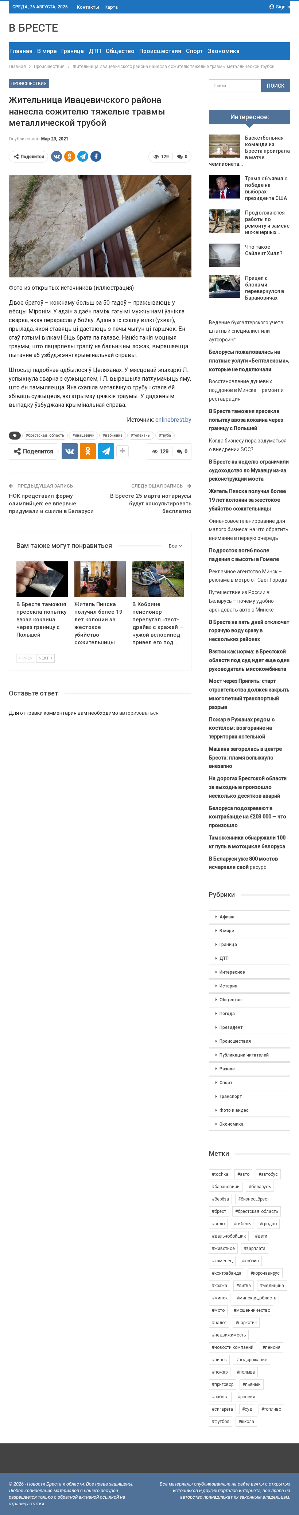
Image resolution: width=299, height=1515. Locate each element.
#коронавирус (265, 1273)
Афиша (227, 916)
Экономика (223, 51)
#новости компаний (232, 1347)
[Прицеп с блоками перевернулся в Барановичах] (224, 286)
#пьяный (251, 1384)
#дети (261, 1236)
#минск (220, 1297)
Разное (227, 1068)
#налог (219, 1322)
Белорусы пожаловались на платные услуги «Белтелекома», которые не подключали (249, 360)
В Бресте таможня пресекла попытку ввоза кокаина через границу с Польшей (246, 420)
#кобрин (250, 1260)
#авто (243, 1174)
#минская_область (256, 1297)
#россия (246, 1396)
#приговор (222, 1384)
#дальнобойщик (229, 1236)
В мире (47, 51)
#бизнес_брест (253, 1199)
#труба (165, 435)
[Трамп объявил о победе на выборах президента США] (224, 187)
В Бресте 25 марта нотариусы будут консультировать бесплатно (150, 503)
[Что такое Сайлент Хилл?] (224, 255)
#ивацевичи (83, 435)
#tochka (220, 1174)
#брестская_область (45, 435)
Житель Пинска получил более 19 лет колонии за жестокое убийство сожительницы (247, 500)
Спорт (194, 51)
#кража (219, 1285)
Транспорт (231, 1096)
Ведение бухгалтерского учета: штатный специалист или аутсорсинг (246, 331)
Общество (120, 51)
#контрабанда (226, 1273)
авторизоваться (139, 713)
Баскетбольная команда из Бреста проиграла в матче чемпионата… (249, 151)
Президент (231, 1027)
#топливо (271, 1409)
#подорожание (251, 1359)
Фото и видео (234, 1110)
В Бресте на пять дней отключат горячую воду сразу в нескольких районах (249, 630)
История (228, 986)
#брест (219, 1211)
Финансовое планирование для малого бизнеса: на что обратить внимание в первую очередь (248, 529)
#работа (220, 1396)
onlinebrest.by (173, 419)
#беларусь (260, 1186)
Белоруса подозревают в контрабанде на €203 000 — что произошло (247, 817)
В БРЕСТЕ (33, 27)
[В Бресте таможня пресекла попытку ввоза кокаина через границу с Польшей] (42, 579)
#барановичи (226, 1186)
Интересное (232, 972)
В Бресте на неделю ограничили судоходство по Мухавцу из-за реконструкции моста (249, 470)
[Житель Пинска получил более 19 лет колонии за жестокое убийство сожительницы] (100, 579)
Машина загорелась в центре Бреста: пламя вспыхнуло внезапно (245, 757)
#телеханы (141, 435)
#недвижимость (229, 1335)
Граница (72, 51)
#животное (223, 1248)
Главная (21, 51)
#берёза (220, 1199)
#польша (246, 1372)
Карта (111, 7)
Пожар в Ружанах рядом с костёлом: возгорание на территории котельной (242, 728)
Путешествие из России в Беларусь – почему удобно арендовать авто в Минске (241, 601)
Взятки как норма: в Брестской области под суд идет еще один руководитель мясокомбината (249, 660)
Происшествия (160, 51)
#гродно (268, 1223)
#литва (243, 1285)
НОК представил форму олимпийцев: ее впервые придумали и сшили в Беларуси (51, 503)
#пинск (219, 1359)
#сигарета (222, 1409)
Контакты (88, 7)
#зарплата (254, 1248)
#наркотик (246, 1322)
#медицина (272, 1285)
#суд (247, 1409)
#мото (218, 1310)
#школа (246, 1421)
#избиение (113, 435)
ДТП (95, 51)
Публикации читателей (244, 1055)
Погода (227, 1013)
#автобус (268, 1174)
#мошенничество (252, 1310)
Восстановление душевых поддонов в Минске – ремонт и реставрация (246, 390)
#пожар (220, 1372)
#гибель (242, 1223)
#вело (218, 1223)
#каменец (222, 1260)
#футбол (220, 1421)
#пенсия (271, 1347)
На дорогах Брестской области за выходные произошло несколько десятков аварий (248, 787)
